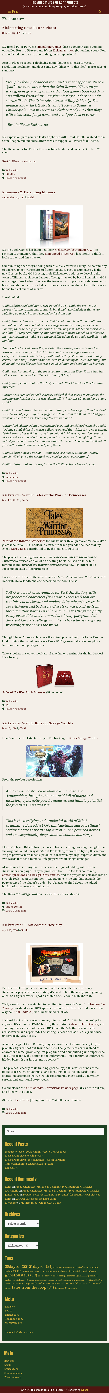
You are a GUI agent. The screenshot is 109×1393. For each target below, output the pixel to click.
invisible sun (83, 1276)
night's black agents (66, 1280)
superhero (96, 1283)
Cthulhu (10, 174)
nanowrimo (52, 1280)
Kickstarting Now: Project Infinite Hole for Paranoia (35, 1159)
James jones (12, 1194)
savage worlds (14, 907)
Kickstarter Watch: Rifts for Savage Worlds (37, 723)
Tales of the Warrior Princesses (23, 541)
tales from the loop (33, 1287)
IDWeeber (11, 1202)
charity (79, 1267)
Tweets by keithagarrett (19, 1332)
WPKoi (84, 1390)
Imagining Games (49, 47)
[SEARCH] (100, 11)
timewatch (72, 1288)
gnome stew (45, 1275)
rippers (10, 1284)
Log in (8, 1310)
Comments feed (14, 1318)
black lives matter (67, 1267)
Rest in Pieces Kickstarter (19, 161)
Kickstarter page (52, 1088)
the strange (61, 1288)
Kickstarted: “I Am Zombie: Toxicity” (33, 925)
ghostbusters (21, 1275)
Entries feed (12, 1314)
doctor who (39, 1271)
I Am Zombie (22, 1012)
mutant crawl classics (16, 1280)
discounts (29, 1271)
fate (94, 1271)
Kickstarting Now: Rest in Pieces (29, 28)
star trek (70, 1283)
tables (8, 1288)
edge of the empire (81, 1271)
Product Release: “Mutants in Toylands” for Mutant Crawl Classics (53, 1186)
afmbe (56, 1267)
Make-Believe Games (84, 1024)
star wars (84, 1283)
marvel (93, 1276)
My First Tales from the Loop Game (35, 1198)
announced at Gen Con (60, 254)
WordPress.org (13, 1323)
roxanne (19, 1284)
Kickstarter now (63, 50)
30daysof (17, 1266)
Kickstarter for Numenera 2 (73, 250)
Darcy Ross (18, 549)
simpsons (47, 1284)
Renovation (11, 1167)
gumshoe (72, 1276)
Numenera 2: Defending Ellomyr (28, 192)
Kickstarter (12, 170)
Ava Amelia (11, 1190)
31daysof (41, 1266)
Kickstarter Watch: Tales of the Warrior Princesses (44, 495)
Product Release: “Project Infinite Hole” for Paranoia (35, 1151)
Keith (8, 1186)
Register (10, 1306)
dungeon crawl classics (57, 1271)
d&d (8, 705)
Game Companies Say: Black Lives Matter (29, 1163)
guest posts (60, 1275)
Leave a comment (16, 178)
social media (57, 1284)
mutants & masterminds (38, 1280)
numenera (12, 477)
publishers (92, 1280)
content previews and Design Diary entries (30, 875)
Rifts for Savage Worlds (82, 738)
